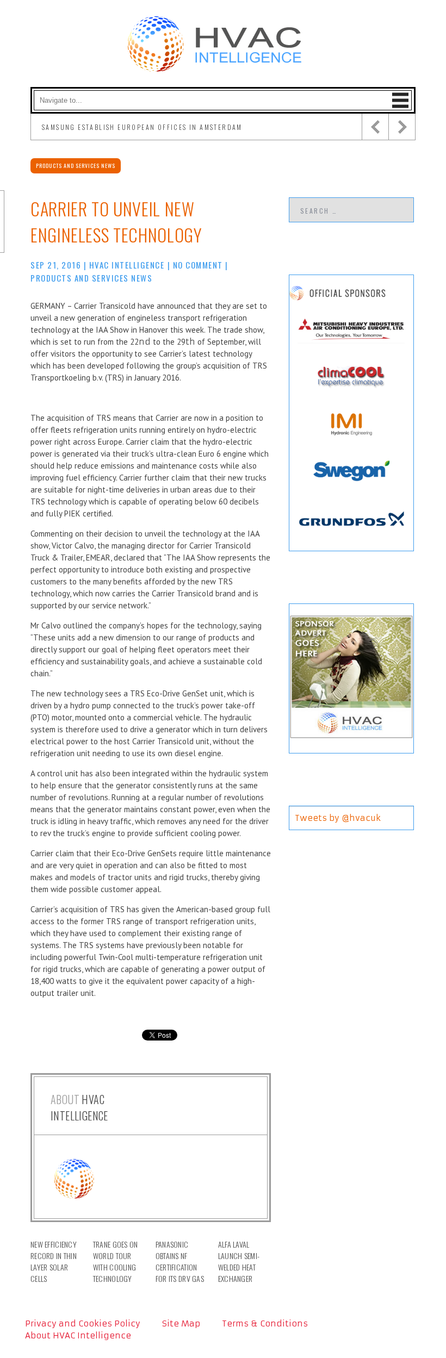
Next (401, 127)
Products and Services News (75, 165)
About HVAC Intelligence (78, 1335)
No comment (198, 265)
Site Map (181, 1323)
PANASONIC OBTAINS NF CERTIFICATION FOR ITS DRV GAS (180, 1261)
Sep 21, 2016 (55, 265)
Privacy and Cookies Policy (82, 1323)
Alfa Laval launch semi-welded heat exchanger (238, 1261)
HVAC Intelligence (127, 265)
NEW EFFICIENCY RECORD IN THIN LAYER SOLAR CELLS (53, 1261)
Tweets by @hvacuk (338, 818)
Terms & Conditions (265, 1323)
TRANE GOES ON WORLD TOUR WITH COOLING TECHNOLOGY (115, 1261)
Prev (375, 127)
